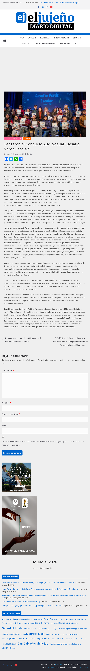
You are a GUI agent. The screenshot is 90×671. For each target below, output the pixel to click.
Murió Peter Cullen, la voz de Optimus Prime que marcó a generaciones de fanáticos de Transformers (40, 589)
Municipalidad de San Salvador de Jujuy (23, 638)
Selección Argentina (56, 644)
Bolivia (24, 619)
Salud (76, 44)
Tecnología (68, 644)
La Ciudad (32, 38)
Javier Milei (43, 628)
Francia (75, 623)
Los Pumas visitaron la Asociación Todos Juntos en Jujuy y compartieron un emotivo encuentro (38, 582)
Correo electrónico (11, 414)
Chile (60, 619)
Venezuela (6, 648)
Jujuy (22, 38)
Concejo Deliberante (70, 619)
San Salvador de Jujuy (33, 643)
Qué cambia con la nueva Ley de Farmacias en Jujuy (58, 3)
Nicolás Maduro (50, 639)
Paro (74, 639)
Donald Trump (41, 622)
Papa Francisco (67, 639)
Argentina (17, 619)
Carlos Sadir (49, 619)
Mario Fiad (22, 634)
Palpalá (59, 639)
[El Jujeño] (5, 41)
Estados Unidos (65, 622)
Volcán (13, 648)
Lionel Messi (83, 629)
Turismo (75, 644)
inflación (31, 629)
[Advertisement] (45, 71)
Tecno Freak (64, 44)
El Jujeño (29, 154)
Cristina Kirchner (28, 623)
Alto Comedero (7, 619)
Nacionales (45, 38)
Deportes (77, 38)
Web (4, 425)
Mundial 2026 (73, 634)
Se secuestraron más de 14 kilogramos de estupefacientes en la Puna (23, 340)
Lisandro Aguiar (10, 634)
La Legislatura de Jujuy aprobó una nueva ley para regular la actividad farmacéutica (33, 605)
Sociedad (26, 44)
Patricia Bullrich (81, 639)
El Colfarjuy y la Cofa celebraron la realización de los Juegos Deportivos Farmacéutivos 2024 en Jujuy (69, 341)
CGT (56, 619)
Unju (79, 644)
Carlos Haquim (38, 619)
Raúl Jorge (7, 643)
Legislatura (61, 629)
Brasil (30, 619)
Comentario (8, 370)
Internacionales (61, 38)
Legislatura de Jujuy (72, 629)
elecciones (53, 623)
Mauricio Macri (35, 634)
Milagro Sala (50, 634)
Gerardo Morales (13, 628)
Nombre (6, 402)
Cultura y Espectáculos (45, 44)
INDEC (26, 629)
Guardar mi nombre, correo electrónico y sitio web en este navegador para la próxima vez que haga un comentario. (43, 443)
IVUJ (36, 629)
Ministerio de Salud (62, 634)
